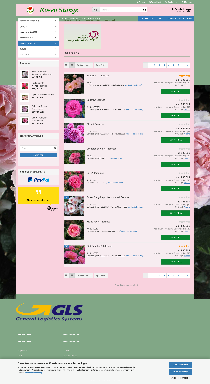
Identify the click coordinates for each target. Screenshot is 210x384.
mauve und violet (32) (28, 32)
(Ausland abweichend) (133, 85)
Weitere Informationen (181, 378)
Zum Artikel (176, 91)
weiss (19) (24, 55)
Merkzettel (187, 2)
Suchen (142, 2)
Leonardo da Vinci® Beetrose (101, 148)
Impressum (23, 350)
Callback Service (70, 356)
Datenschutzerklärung (33, 373)
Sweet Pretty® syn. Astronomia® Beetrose (108, 197)
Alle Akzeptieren (180, 365)
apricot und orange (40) (29, 21)
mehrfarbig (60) (26, 38)
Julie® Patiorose (95, 173)
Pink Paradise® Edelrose (99, 246)
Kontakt (66, 350)
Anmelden (38, 155)
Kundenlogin (172, 2)
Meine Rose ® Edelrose (98, 221)
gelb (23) (23, 26)
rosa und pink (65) (27, 43)
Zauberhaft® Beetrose (98, 75)
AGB (20, 356)
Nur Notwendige (180, 372)
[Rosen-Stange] (53, 10)
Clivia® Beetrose (95, 124)
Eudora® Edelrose (96, 100)
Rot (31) (23, 49)
